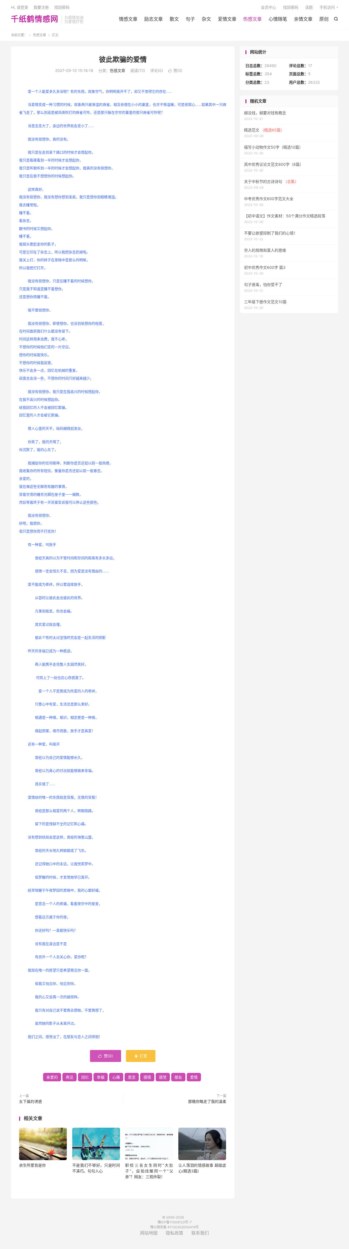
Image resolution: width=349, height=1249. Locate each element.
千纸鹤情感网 (34, 19)
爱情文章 (227, 19)
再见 (69, 1077)
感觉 (163, 1077)
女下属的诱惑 (30, 1101)
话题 (309, 7)
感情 (147, 1077)
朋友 (178, 1077)
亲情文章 (303, 19)
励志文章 (153, 19)
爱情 (194, 1077)
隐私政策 (174, 1233)
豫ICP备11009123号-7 (175, 1222)
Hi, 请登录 (19, 7)
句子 (190, 19)
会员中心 (268, 7)
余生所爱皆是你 (32, 1165)
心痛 (116, 1077)
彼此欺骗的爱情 (123, 59)
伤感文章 (252, 19)
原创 (324, 19)
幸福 (100, 1077)
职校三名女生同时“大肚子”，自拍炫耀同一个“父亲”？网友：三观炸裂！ (149, 1171)
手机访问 (327, 7)
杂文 (206, 19)
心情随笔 (278, 19)
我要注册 (41, 7)
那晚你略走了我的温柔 (207, 1101)
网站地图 (149, 1233)
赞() (175, 70)
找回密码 (290, 7)
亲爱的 (52, 1077)
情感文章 (128, 19)
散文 (174, 19)
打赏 (140, 1056)
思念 (132, 1077)
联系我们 (200, 1233)
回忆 (85, 1077)
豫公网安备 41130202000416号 (174, 1227)
